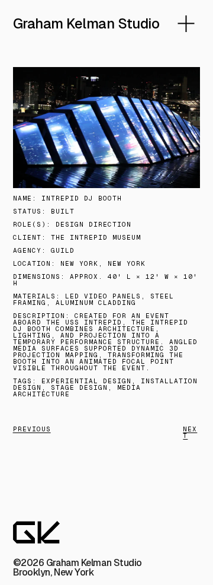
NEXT (190, 432)
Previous (32, 429)
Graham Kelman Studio (86, 23)
